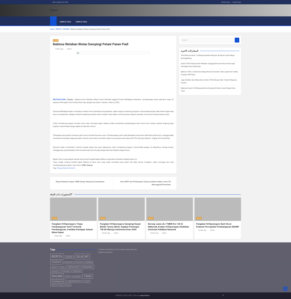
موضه (68, 285)
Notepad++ (55, 271)
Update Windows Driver (74, 281)
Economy (79, 262)
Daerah (65, 168)
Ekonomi (72, 168)
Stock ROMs (77, 277)
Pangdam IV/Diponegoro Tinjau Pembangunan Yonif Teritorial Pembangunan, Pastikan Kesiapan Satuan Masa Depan (72, 228)
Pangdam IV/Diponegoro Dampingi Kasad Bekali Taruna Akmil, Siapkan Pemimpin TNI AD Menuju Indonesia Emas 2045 (120, 227)
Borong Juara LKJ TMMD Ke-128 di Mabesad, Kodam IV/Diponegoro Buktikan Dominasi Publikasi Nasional (168, 227)
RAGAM (55, 40)
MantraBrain (144, 295)
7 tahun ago (59, 49)
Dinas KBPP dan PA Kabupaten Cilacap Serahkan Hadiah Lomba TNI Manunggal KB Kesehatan (145, 183)
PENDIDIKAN (77, 271)
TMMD (88, 276)
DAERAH (56, 262)
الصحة (53, 285)
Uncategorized (58, 281)
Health (62, 267)
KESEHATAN (73, 267)
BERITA (57, 256)
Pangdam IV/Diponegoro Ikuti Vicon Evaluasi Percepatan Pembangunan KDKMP (217, 225)
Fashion (54, 267)
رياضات (61, 285)
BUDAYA (69, 257)
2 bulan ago (106, 233)
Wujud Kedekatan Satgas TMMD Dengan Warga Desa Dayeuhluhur (80, 182)
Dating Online (68, 262)
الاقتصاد (86, 281)
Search (237, 40)
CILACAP (82, 256)
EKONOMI (89, 262)
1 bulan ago (58, 236)
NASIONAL (87, 267)
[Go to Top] (285, 288)
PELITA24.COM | (59, 99)
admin (69, 49)
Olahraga (66, 271)
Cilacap (59, 168)
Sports (68, 277)
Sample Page (225, 2)
